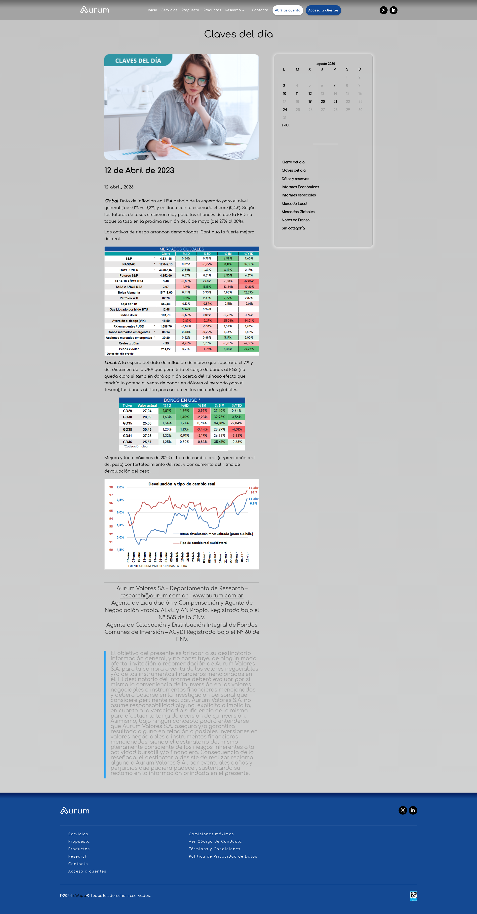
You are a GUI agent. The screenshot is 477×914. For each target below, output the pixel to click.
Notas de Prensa (296, 220)
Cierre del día (293, 162)
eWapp (79, 896)
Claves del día (294, 170)
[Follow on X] (384, 10)
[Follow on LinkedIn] (394, 10)
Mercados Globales (298, 212)
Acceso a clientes (323, 10)
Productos (212, 10)
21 (335, 102)
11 (297, 94)
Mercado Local (294, 204)
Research (233, 10)
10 (284, 94)
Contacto (260, 10)
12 (310, 94)
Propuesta (190, 10)
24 (285, 110)
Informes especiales (299, 195)
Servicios (169, 10)
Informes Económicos (300, 187)
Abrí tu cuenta (288, 10)
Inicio (152, 10)
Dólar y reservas (295, 179)
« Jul (285, 125)
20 (323, 102)
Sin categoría (293, 228)
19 (310, 102)
